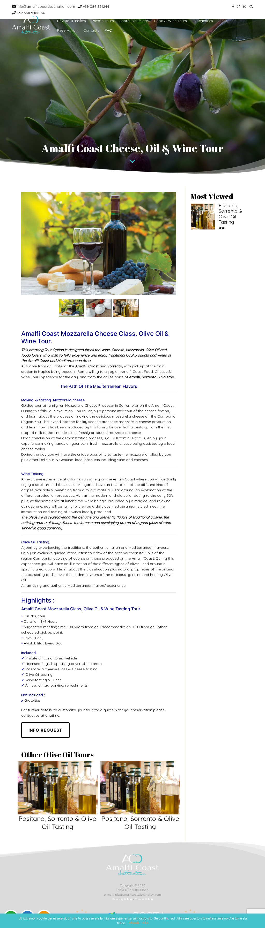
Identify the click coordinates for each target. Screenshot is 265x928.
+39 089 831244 (95, 6)
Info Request (45, 730)
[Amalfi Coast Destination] (31, 24)
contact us (30, 715)
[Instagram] (238, 6)
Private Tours (103, 20)
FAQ (108, 30)
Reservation (67, 30)
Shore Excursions (134, 20)
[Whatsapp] (244, 6)
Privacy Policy (122, 899)
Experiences (203, 20)
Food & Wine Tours (170, 20)
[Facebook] (233, 6)
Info (145, 923)
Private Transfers (71, 20)
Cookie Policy (144, 899)
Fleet (223, 20)
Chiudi (133, 923)
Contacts (91, 30)
